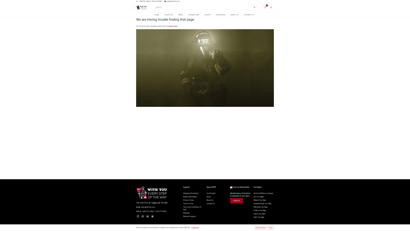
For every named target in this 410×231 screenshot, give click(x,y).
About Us (210, 200)
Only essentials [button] (260, 227)
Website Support (189, 216)
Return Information (190, 197)
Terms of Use (188, 204)
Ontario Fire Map (260, 210)
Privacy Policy (188, 200)
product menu (173, 26)
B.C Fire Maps (259, 197)
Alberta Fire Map (260, 200)
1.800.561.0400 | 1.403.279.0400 (153, 211)
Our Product (211, 193)
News (209, 197)
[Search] (254, 7)
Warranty (186, 213)
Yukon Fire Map (259, 214)
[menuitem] (157, 14)
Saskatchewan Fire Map (262, 204)
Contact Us (211, 204)
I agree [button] (270, 227)
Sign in (271, 7)
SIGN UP (236, 201)
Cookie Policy (195, 227)
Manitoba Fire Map (261, 207)
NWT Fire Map (259, 217)
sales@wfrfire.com (148, 207)
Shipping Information (191, 193)
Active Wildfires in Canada (263, 193)
